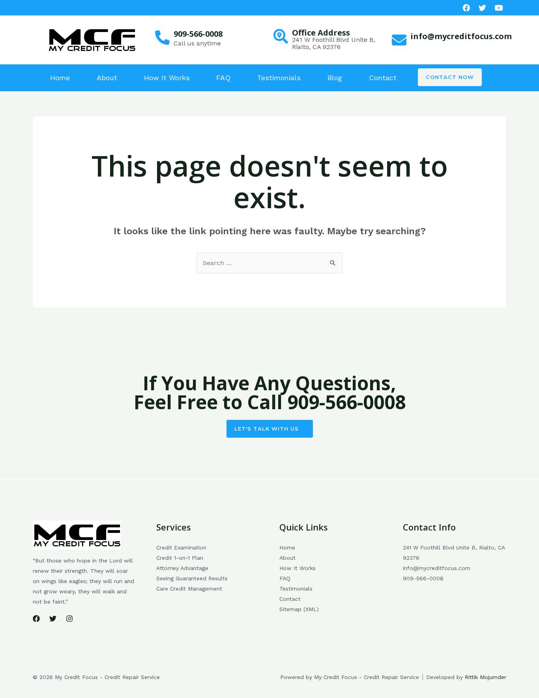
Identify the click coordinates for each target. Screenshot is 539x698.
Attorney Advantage (182, 568)
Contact (383, 77)
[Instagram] (69, 618)
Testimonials (279, 77)
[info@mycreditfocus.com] (399, 40)
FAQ (223, 77)
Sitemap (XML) (299, 609)
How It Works (167, 77)
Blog (335, 77)
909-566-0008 (198, 33)
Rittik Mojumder (485, 677)
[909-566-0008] (162, 37)
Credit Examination (181, 547)
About (107, 77)
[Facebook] (466, 7)
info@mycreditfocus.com (461, 36)
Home (60, 77)
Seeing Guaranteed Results (192, 578)
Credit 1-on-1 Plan (179, 558)
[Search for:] (269, 263)
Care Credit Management (189, 588)
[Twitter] (52, 618)
